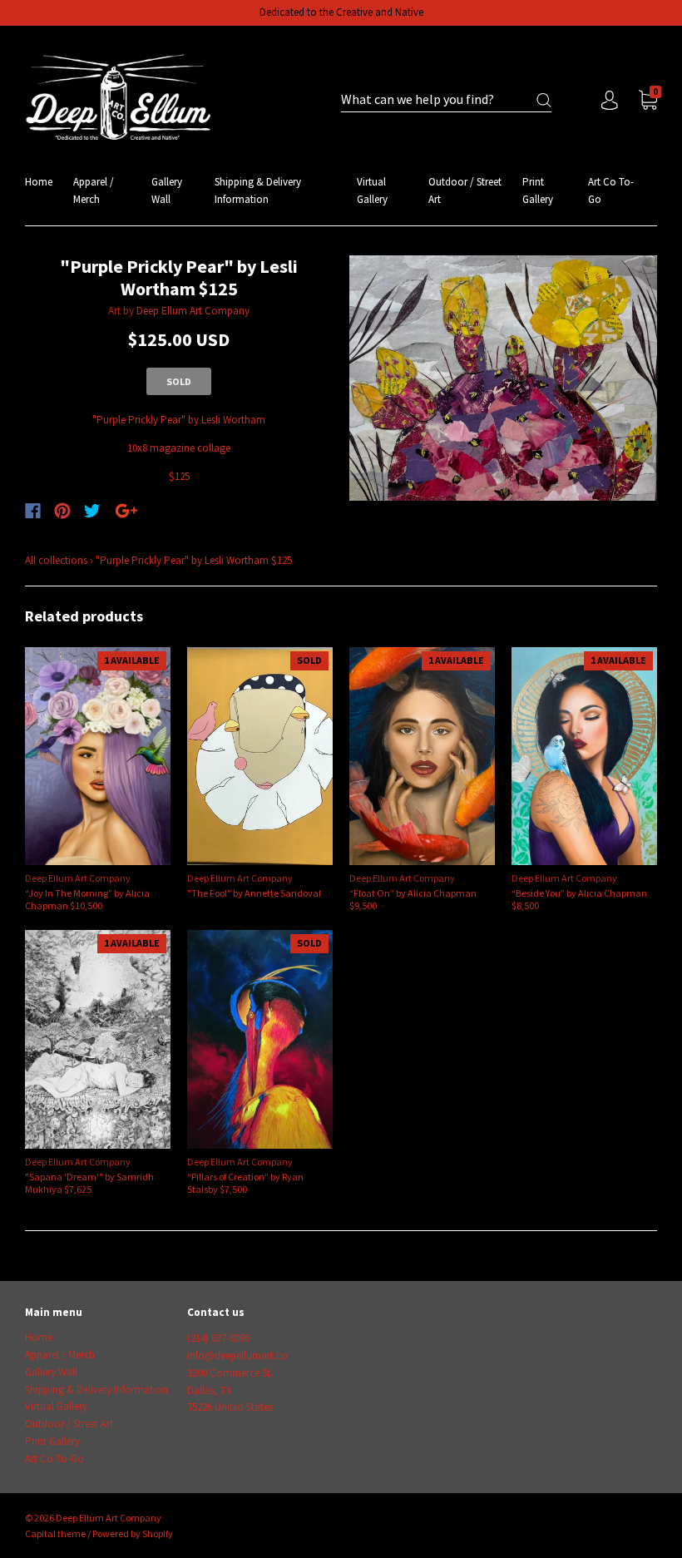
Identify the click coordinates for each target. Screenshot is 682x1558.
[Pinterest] (62, 510)
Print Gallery (537, 190)
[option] (503, 378)
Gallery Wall (166, 190)
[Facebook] (32, 510)
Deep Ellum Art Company (193, 311)
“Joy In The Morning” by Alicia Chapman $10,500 (87, 899)
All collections (56, 560)
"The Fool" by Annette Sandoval (254, 893)
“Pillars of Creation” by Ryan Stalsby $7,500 (245, 1182)
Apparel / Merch (93, 190)
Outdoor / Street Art (465, 190)
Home (38, 182)
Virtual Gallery (372, 190)
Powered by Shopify (132, 1533)
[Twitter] (92, 510)
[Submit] (543, 100)
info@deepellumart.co (237, 1355)
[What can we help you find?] (446, 100)
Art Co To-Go (611, 190)
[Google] (126, 510)
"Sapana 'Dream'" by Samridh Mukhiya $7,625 (89, 1182)
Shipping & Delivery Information (258, 190)
